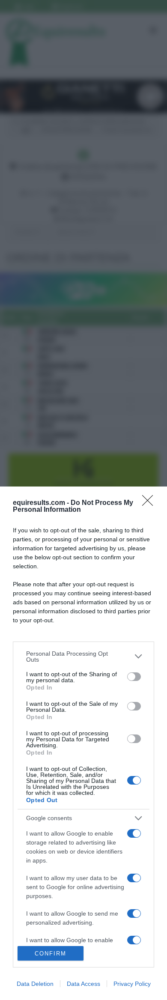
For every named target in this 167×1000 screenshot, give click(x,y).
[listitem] (83, 657)
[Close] (150, 503)
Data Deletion (35, 983)
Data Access (83, 983)
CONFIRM (50, 953)
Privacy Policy (132, 983)
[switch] (134, 676)
